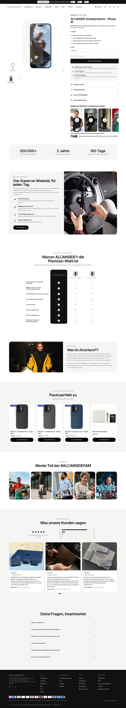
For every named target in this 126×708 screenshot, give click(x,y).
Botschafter (82, 683)
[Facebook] (15, 687)
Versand (100, 686)
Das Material (82, 681)
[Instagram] (10, 687)
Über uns (81, 678)
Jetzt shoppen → (21, 227)
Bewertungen (82, 686)
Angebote (79, 7)
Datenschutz (101, 678)
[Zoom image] (63, 70)
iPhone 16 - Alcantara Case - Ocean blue (76, 432)
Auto (63, 7)
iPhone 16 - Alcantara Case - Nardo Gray (49, 432)
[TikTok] (12, 687)
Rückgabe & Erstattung (104, 683)
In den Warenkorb (21, 440)
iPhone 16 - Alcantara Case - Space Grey (21, 432)
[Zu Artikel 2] (19, 78)
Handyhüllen (28, 7)
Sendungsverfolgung (65, 678)
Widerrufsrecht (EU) (103, 689)
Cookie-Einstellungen (14, 705)
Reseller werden (83, 689)
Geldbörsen (48, 7)
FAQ (61, 681)
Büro (56, 7)
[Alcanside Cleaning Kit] (104, 417)
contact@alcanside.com (110, 700)
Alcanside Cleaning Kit (100, 431)
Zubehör (38, 7)
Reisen (70, 7)
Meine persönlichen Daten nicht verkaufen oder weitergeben (36, 705)
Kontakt (62, 686)
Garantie (62, 683)
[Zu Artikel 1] (10, 78)
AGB (99, 681)
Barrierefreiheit (57, 705)
